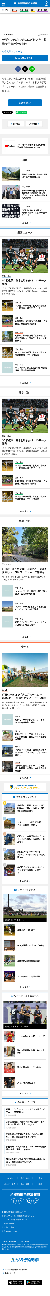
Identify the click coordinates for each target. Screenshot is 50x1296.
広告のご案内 (9, 1227)
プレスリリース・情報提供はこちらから (19, 1216)
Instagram (29, 1201)
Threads (36, 1201)
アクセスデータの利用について (15, 1220)
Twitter (21, 1201)
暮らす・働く (42, 10)
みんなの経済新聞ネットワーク (25, 1260)
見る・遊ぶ (24, 10)
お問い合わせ (9, 1223)
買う (32, 10)
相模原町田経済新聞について (15, 1212)
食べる (14, 10)
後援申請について (10, 1231)
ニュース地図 (7, 34)
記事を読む (25, 102)
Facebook (14, 1201)
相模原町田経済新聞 (25, 3)
